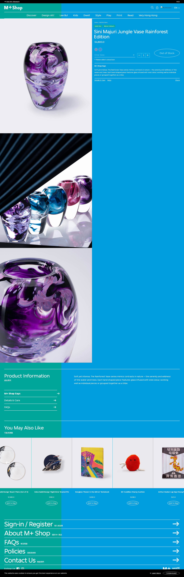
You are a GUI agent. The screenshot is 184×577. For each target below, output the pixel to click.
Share (177, 80)
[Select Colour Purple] (100, 49)
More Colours (109, 26)
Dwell (86, 15)
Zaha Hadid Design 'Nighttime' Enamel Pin (51, 492)
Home (96, 22)
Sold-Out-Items (103, 22)
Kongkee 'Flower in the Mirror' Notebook (92, 492)
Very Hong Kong (148, 15)
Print (119, 15)
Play (108, 15)
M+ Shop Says (12, 393)
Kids (75, 15)
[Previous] (7, 462)
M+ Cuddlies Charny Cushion (133, 492)
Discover (31, 15)
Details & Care (99, 80)
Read (130, 15)
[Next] (176, 462)
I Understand (171, 573)
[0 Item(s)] (157, 7)
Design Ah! (48, 15)
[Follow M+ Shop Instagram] (22, 568)
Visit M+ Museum (13, 1)
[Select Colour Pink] (96, 49)
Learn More (156, 573)
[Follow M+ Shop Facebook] (18, 568)
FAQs (109, 80)
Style (98, 15)
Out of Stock (167, 53)
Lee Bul (64, 15)
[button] (166, 7)
